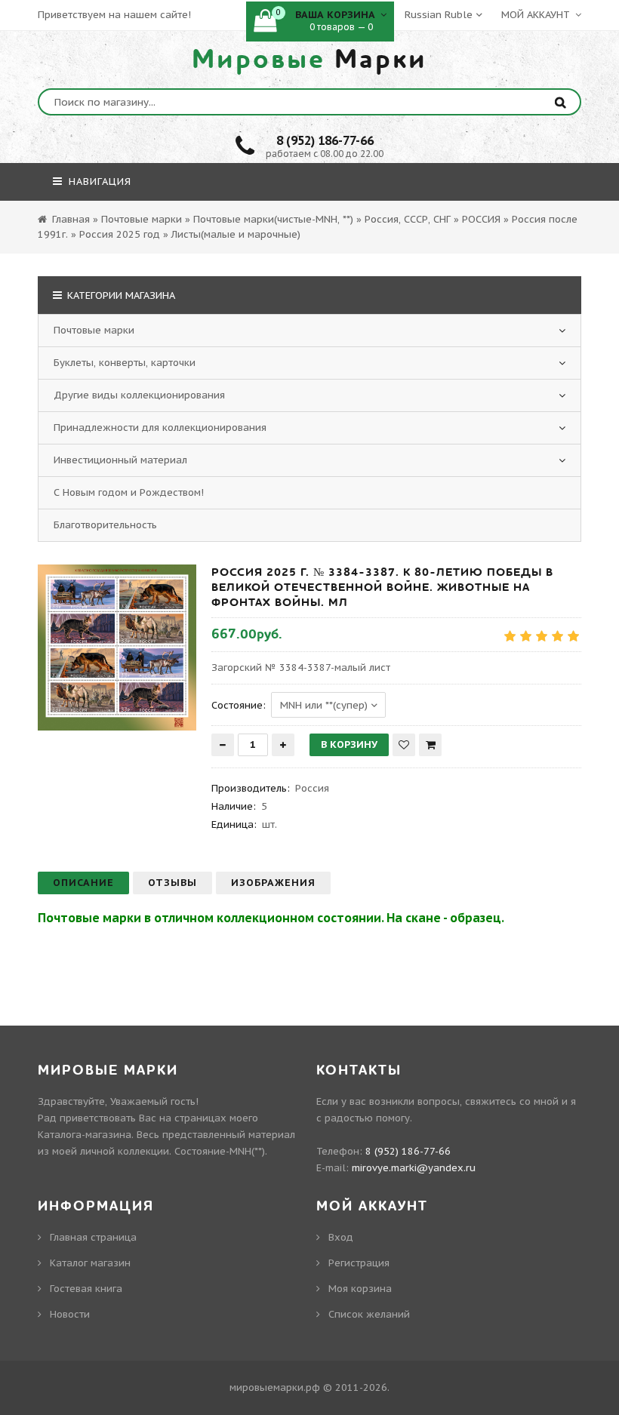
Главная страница (93, 1237)
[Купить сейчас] (430, 745)
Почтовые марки (94, 330)
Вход (340, 1237)
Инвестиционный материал (120, 460)
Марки (309, 60)
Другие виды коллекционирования (139, 395)
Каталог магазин (90, 1263)
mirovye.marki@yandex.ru (414, 1167)
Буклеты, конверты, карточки (125, 362)
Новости (70, 1314)
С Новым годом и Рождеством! (129, 492)
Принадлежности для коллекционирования (160, 427)
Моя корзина (360, 1288)
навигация (98, 181)
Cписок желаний (369, 1314)
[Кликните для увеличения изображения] (117, 647)
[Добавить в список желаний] (404, 745)
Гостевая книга (86, 1288)
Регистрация (359, 1263)
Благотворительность (105, 524)
